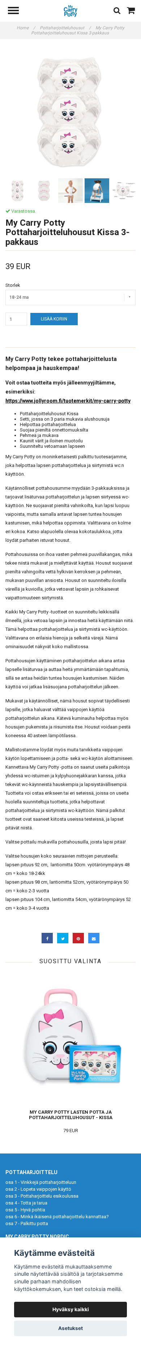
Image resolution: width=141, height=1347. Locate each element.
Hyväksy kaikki (70, 1309)
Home (26, 27)
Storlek (12, 285)
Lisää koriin (54, 319)
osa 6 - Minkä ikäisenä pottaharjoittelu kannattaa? (57, 1216)
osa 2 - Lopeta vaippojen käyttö (38, 1189)
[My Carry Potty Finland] (71, 10)
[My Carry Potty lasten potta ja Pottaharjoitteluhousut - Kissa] (70, 1038)
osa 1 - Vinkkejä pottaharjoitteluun (40, 1182)
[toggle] (17, 11)
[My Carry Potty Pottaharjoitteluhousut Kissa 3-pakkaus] (70, 111)
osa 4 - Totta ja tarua (26, 1203)
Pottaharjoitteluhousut (65, 27)
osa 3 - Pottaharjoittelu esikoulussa (41, 1196)
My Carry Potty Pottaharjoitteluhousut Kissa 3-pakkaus (77, 30)
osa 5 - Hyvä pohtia (25, 1209)
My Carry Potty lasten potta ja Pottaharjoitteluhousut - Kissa (70, 1114)
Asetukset (70, 1328)
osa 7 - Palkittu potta (26, 1223)
